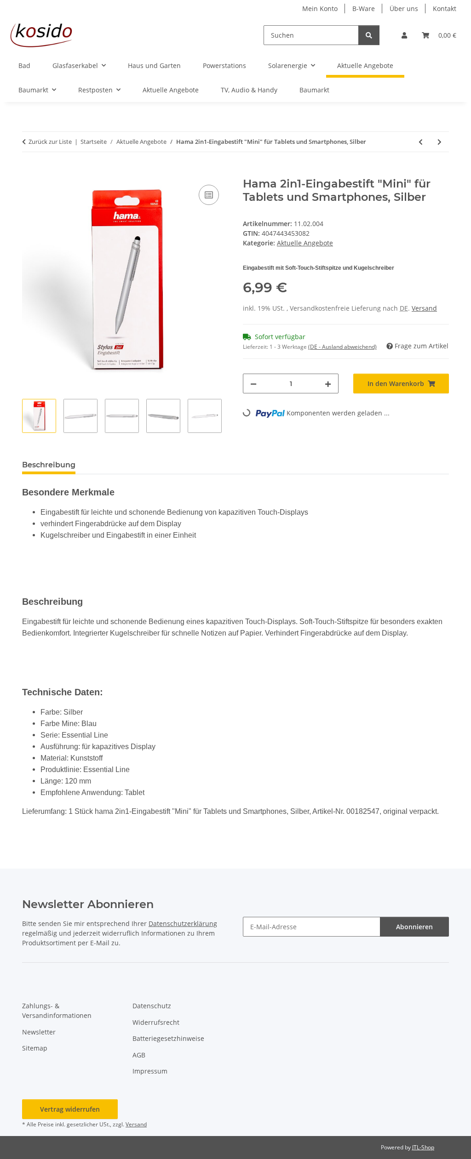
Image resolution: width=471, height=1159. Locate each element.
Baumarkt (314, 89)
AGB (138, 1055)
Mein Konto (320, 8)
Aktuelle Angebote (171, 89)
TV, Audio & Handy (249, 89)
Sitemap (34, 1048)
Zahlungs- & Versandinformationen (57, 1010)
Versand (424, 308)
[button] (404, 35)
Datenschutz (151, 1005)
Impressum (149, 1071)
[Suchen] (368, 35)
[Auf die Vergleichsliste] (209, 195)
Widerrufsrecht (155, 1022)
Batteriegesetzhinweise (168, 1038)
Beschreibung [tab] (48, 464)
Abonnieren (414, 926)
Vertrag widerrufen (70, 1109)
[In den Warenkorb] (29, 172)
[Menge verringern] (253, 383)
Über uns (404, 8)
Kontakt (444, 8)
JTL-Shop (423, 1147)
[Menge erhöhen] (328, 383)
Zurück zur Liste (50, 141)
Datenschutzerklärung (183, 923)
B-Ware (363, 8)
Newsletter (39, 1032)
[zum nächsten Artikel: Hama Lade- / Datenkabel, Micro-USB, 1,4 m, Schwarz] (439, 142)
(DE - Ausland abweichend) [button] (342, 347)
